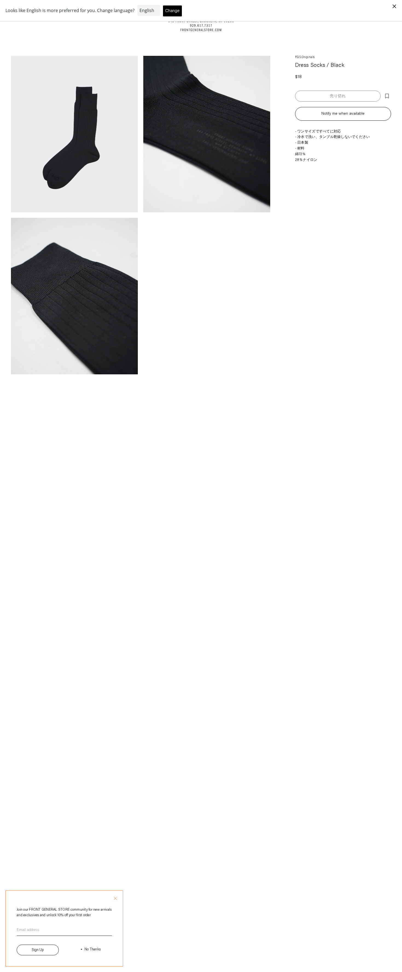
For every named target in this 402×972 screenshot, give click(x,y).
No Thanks (93, 949)
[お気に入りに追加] (386, 96)
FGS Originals (305, 57)
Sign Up (38, 950)
